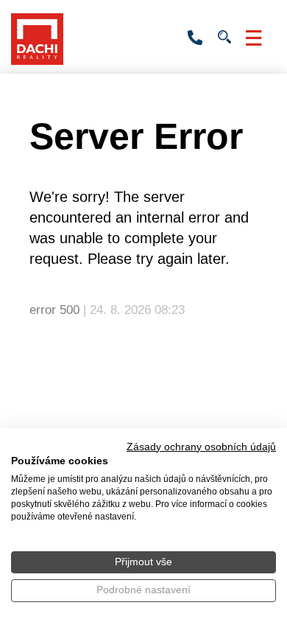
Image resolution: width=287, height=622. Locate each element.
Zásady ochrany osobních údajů (201, 446)
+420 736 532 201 (195, 38)
